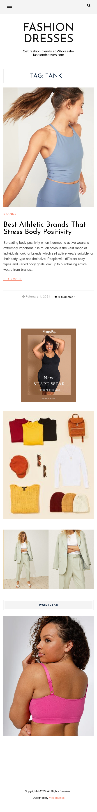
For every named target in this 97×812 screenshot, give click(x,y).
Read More (12, 279)
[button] (9, 7)
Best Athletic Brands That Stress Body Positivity (44, 228)
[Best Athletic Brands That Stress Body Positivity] (48, 147)
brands (9, 214)
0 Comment (66, 297)
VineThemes (57, 797)
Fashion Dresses (48, 34)
